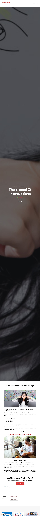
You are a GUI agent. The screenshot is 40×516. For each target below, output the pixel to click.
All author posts (14, 499)
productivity (6, 486)
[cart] (34, 3)
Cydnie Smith (20, 199)
